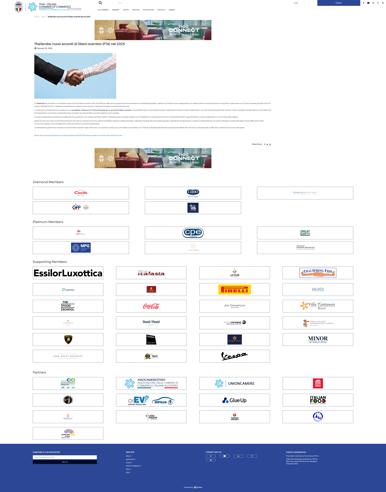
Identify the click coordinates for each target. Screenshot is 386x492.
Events (128, 463)
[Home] (48, 7)
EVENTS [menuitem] (126, 10)
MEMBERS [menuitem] (115, 10)
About (128, 456)
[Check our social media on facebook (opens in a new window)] (210, 456)
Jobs (127, 472)
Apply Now (130, 459)
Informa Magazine (133, 466)
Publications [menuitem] (148, 10)
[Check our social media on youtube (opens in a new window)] (224, 456)
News (128, 469)
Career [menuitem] (172, 10)
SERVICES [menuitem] (135, 10)
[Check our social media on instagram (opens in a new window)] (252, 456)
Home (36, 17)
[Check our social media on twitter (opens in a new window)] (210, 460)
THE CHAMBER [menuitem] (103, 10)
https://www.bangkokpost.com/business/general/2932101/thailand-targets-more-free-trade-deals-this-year (81, 135)
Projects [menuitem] (161, 10)
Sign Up (65, 462)
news (43, 17)
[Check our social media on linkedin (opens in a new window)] (238, 456)
